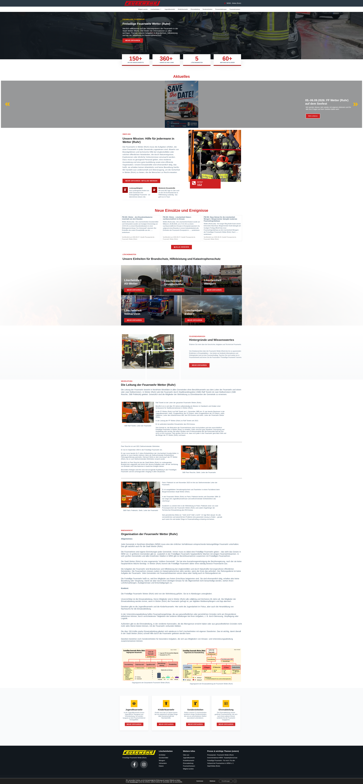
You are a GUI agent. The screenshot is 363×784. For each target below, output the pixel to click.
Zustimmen (199, 781)
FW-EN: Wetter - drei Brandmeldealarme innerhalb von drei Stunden (137, 218)
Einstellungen (134, 782)
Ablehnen (212, 781)
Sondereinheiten (207, 9)
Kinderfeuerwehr (183, 9)
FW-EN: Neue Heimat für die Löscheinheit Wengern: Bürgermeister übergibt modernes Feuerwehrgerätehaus (220, 219)
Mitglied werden (143, 9)
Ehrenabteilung (195, 9)
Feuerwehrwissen (235, 9)
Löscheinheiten (155, 9)
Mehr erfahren (313, 116)
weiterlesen (126, 232)
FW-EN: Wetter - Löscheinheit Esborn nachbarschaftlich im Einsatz (177, 218)
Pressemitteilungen (221, 9)
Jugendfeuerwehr (170, 9)
